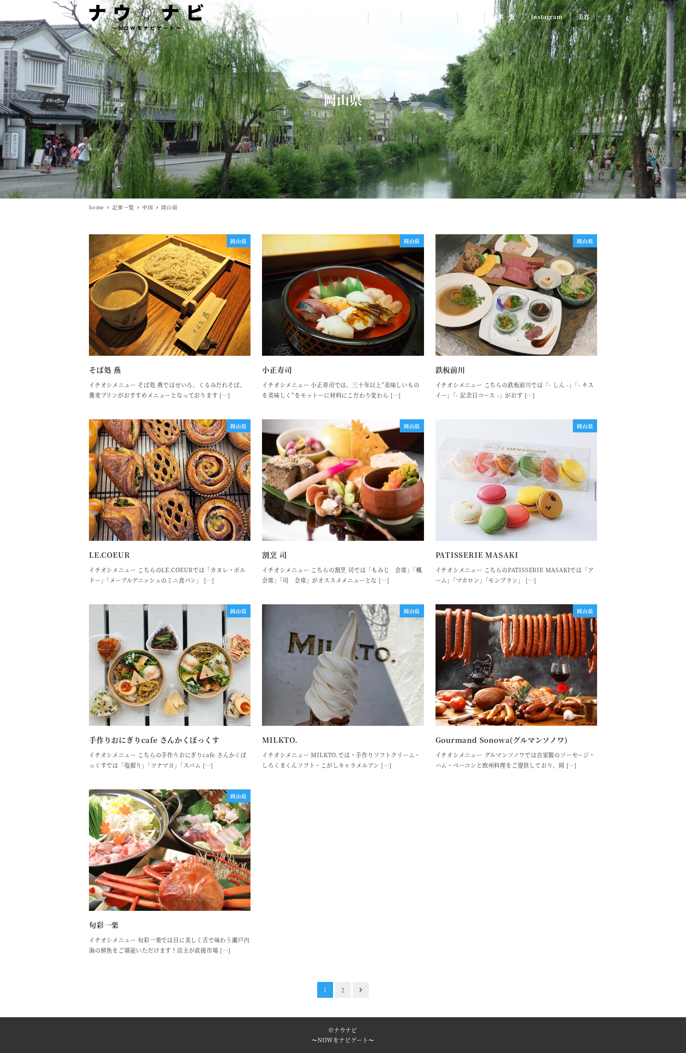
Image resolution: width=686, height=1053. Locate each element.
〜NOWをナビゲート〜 (343, 1040)
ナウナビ (345, 1030)
